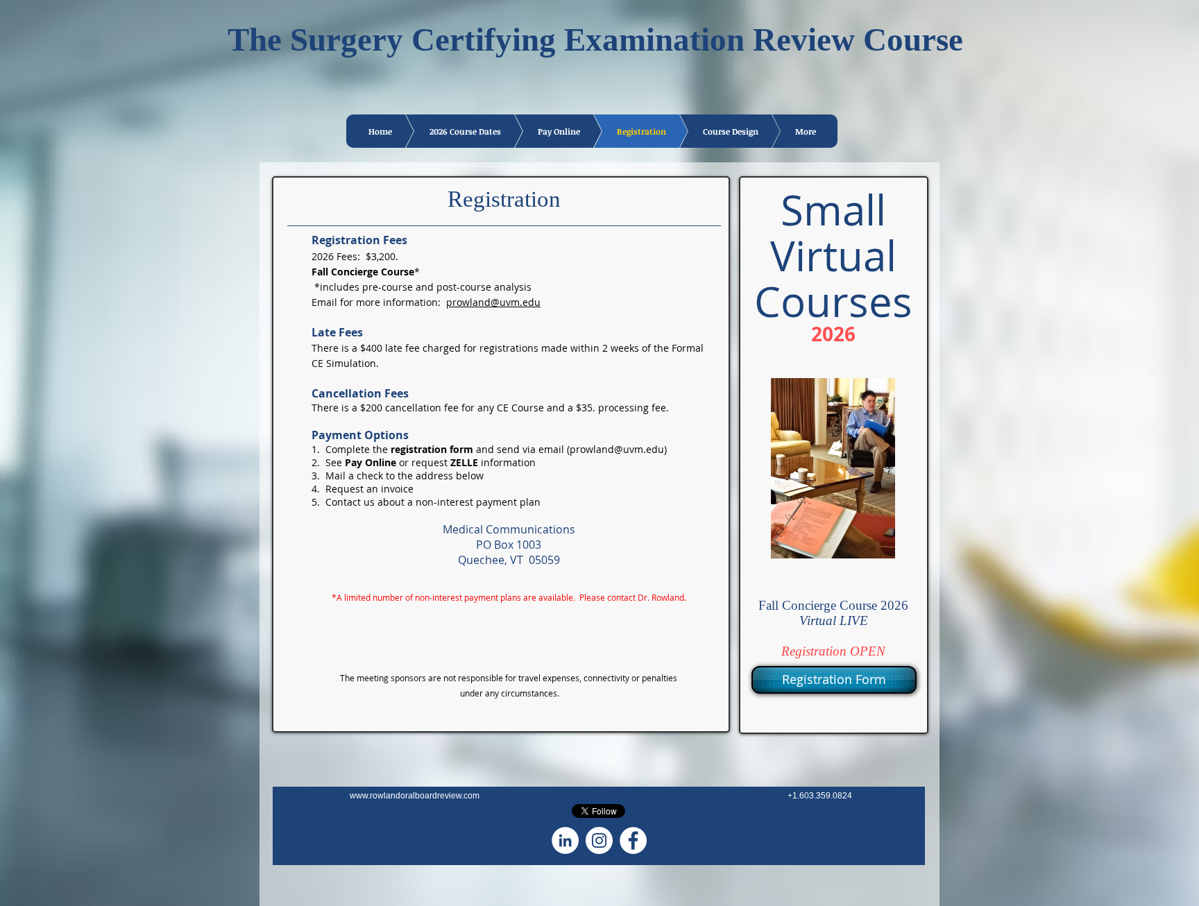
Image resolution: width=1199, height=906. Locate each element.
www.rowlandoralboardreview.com (414, 796)
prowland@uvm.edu (493, 302)
